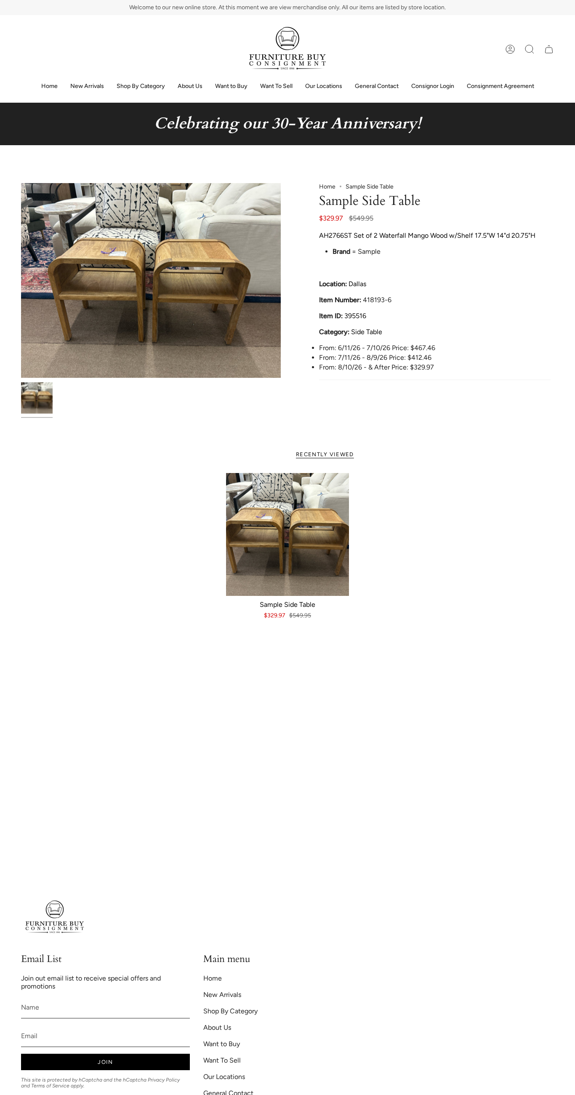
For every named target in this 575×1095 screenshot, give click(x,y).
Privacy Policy (164, 1080)
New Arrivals (222, 995)
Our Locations (224, 1077)
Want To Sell (222, 1060)
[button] (529, 49)
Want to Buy (221, 1044)
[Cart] (549, 49)
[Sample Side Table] (287, 534)
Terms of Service (50, 1086)
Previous (21, 280)
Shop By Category (230, 1011)
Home (327, 186)
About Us (217, 1027)
